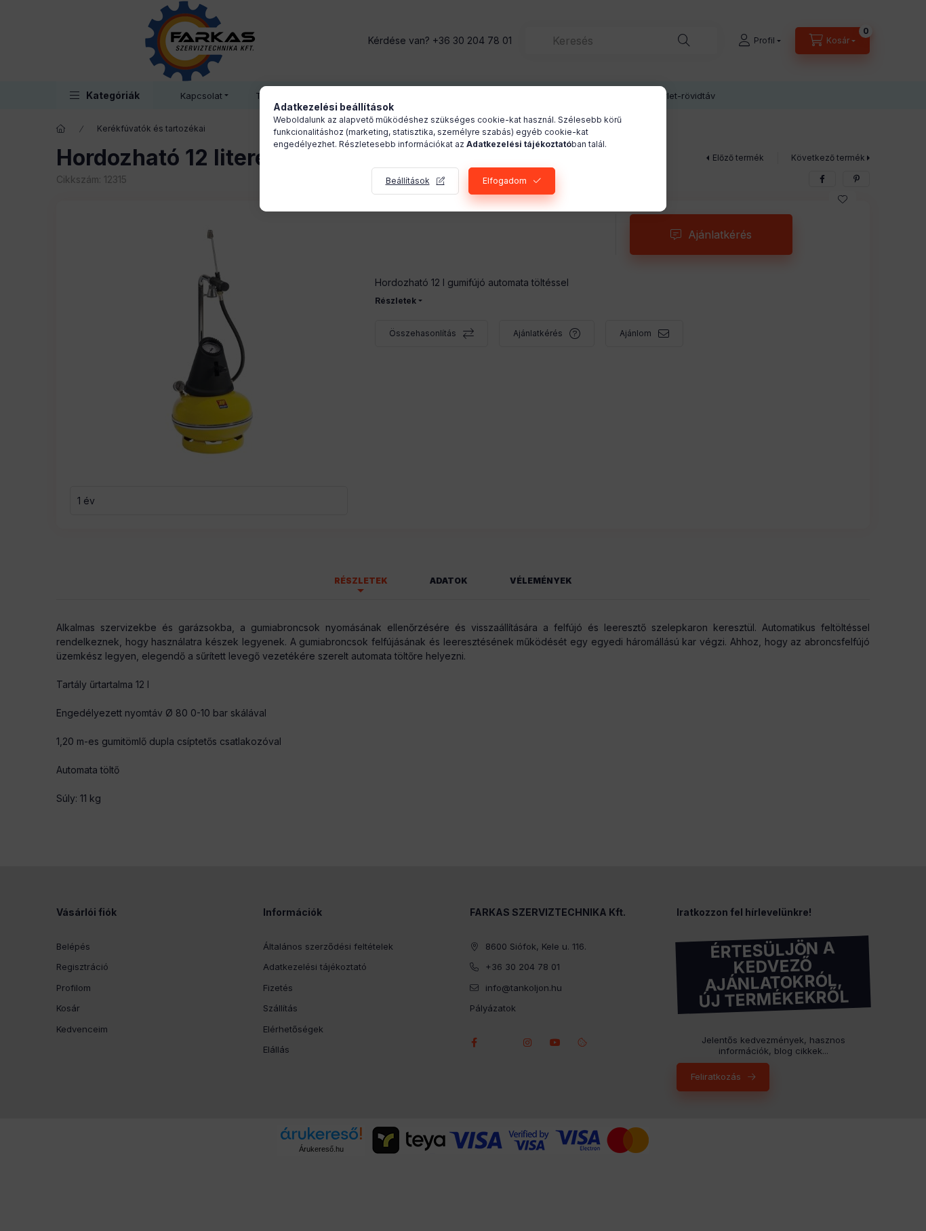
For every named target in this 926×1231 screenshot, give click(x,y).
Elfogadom (505, 181)
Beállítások (408, 181)
